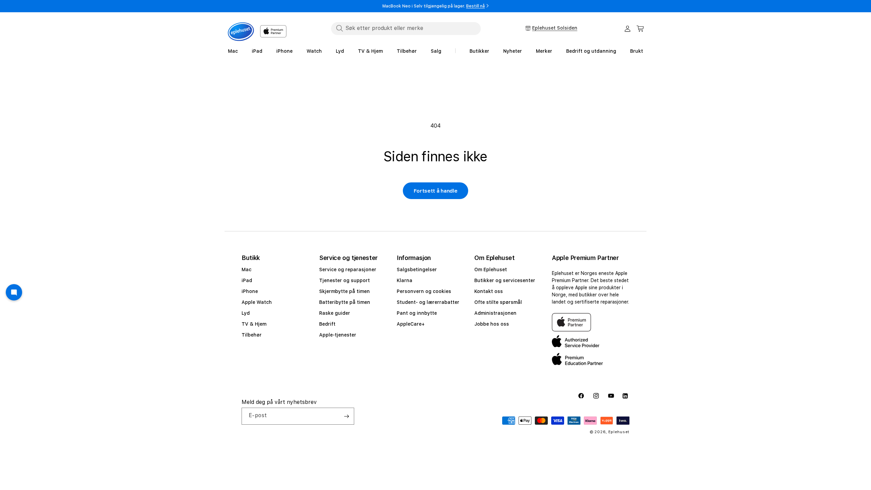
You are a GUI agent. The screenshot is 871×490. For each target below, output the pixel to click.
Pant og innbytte (417, 313)
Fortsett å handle (436, 191)
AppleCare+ (411, 324)
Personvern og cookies (424, 291)
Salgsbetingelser (417, 269)
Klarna (404, 280)
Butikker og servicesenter (504, 280)
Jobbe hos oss (491, 324)
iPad (247, 280)
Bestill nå (475, 6)
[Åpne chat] (14, 292)
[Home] (240, 32)
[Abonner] (346, 416)
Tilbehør (252, 335)
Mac (246, 269)
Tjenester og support (344, 280)
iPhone (250, 291)
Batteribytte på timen (344, 302)
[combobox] (406, 28)
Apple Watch (257, 302)
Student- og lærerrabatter (428, 302)
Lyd (246, 313)
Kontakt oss (488, 291)
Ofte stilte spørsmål (498, 302)
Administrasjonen (495, 313)
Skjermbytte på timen (344, 291)
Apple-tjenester (337, 335)
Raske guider (334, 313)
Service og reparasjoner (347, 269)
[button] (640, 28)
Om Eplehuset (490, 269)
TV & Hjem (254, 324)
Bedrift (327, 324)
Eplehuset (618, 432)
